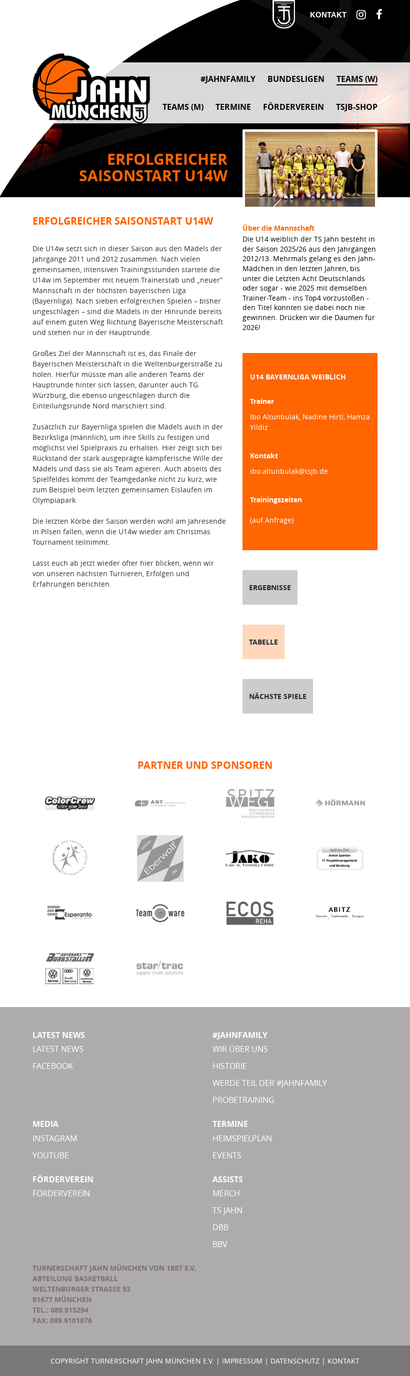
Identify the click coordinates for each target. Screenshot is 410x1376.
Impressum (242, 1361)
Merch (226, 1193)
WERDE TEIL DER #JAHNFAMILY (269, 1082)
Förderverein (61, 1193)
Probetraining (243, 1099)
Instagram (54, 1138)
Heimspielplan (242, 1138)
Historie (229, 1065)
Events (227, 1155)
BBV (220, 1244)
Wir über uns (240, 1048)
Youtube (50, 1155)
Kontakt (328, 14)
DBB (220, 1227)
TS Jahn (227, 1210)
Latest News (58, 1048)
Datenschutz (295, 1361)
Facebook (52, 1065)
